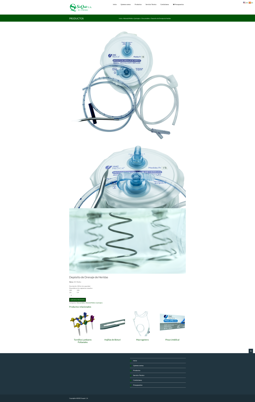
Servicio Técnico (151, 4)
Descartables (146, 18)
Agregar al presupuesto (77, 299)
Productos (138, 4)
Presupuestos (137, 385)
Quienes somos (126, 4)
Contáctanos (164, 4)
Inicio (115, 4)
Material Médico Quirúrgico (131, 18)
